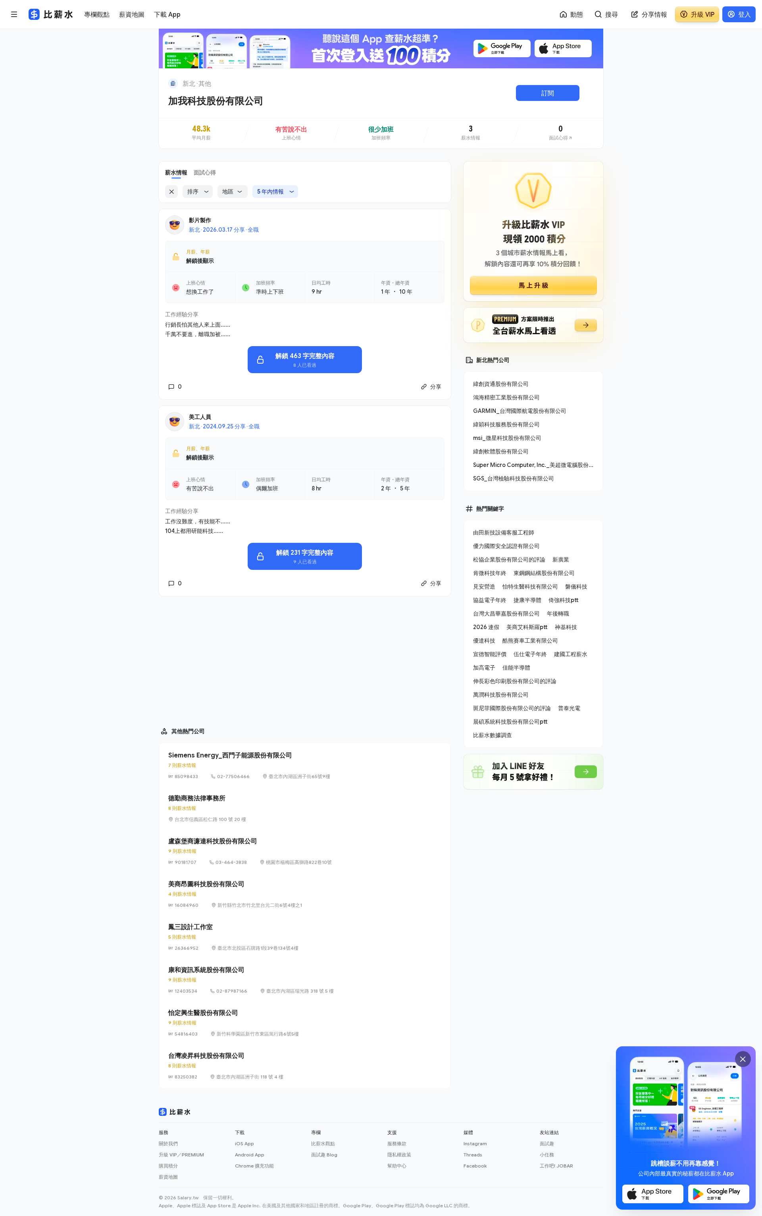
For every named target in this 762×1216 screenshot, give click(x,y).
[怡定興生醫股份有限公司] (305, 1023)
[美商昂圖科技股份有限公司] (305, 894)
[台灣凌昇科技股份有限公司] (305, 1066)
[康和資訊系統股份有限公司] (305, 980)
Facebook (475, 1166)
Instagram (475, 1143)
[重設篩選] (171, 191)
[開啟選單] (14, 14)
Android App (249, 1155)
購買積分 (168, 1166)
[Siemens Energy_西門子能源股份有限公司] (305, 765)
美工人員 (200, 416)
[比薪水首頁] (174, 1112)
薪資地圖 (168, 1177)
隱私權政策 (399, 1155)
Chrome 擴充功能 (254, 1166)
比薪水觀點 (323, 1143)
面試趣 (547, 1143)
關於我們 (168, 1143)
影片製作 (200, 220)
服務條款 (396, 1143)
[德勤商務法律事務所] (305, 808)
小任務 (547, 1155)
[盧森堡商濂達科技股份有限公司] (305, 851)
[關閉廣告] (743, 1059)
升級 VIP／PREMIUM (181, 1155)
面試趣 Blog (324, 1155)
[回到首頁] (173, 83)
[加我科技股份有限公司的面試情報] (560, 133)
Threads (473, 1155)
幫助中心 (396, 1166)
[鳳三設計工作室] (305, 937)
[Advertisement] (305, 658)
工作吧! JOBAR (556, 1166)
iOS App (244, 1143)
